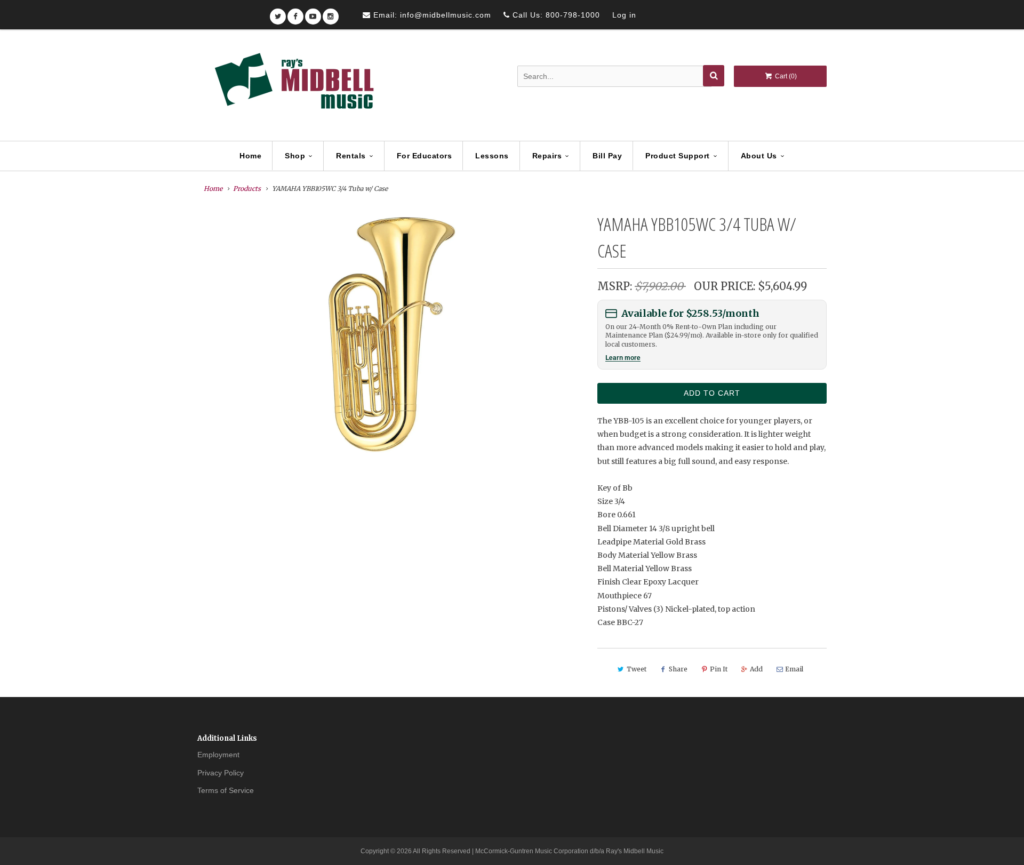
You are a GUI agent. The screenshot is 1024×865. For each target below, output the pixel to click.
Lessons (492, 155)
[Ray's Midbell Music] (293, 85)
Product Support (677, 155)
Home (250, 155)
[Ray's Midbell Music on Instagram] (331, 13)
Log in (624, 15)
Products (247, 189)
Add (756, 669)
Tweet (636, 669)
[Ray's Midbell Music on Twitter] (278, 13)
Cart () (785, 76)
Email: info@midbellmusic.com (431, 15)
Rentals (351, 155)
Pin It (718, 669)
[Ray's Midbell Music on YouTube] (313, 13)
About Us (759, 155)
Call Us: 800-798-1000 (555, 15)
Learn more (623, 357)
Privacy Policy (220, 772)
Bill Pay (607, 155)
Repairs (547, 155)
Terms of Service (225, 790)
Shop (295, 155)
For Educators (424, 155)
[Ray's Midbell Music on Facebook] (295, 13)
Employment (218, 754)
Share (678, 669)
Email (794, 669)
